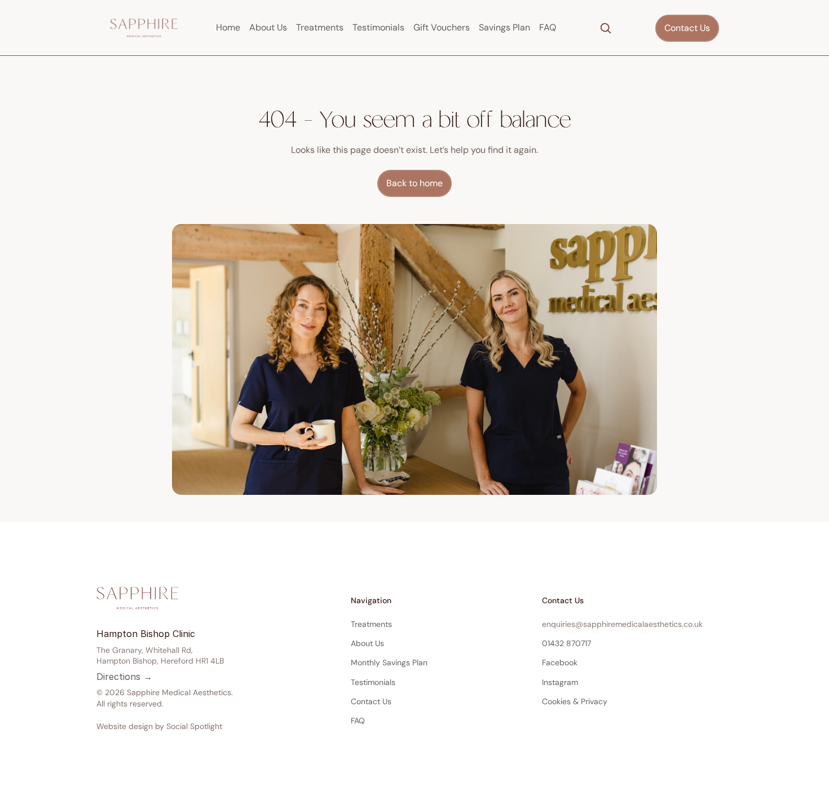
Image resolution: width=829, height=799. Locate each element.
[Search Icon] (605, 28)
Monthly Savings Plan (389, 662)
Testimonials (378, 27)
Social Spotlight (194, 726)
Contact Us (371, 701)
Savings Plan (504, 27)
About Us (268, 27)
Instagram (560, 682)
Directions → (124, 676)
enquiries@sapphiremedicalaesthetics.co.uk (622, 624)
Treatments (319, 27)
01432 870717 (566, 643)
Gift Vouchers (441, 27)
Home (228, 27)
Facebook (559, 662)
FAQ (547, 27)
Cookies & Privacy (574, 701)
